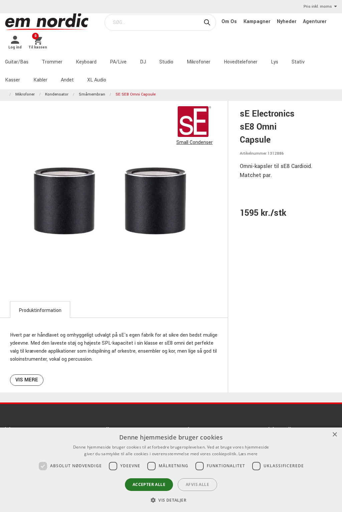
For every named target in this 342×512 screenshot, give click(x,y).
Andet (67, 79)
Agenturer (314, 21)
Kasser (12, 79)
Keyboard (86, 61)
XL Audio (96, 79)
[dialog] (171, 470)
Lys (274, 61)
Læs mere (248, 454)
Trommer (52, 61)
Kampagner (257, 21)
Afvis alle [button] (197, 484)
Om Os (229, 21)
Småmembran (92, 94)
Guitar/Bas (16, 61)
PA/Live (118, 61)
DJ (143, 61)
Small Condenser (194, 142)
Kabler (40, 79)
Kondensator (56, 94)
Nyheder (287, 21)
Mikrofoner (198, 61)
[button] (171, 500)
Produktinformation (40, 310)
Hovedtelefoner (241, 61)
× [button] (334, 434)
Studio (166, 61)
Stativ (298, 61)
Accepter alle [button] (149, 484)
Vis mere (26, 379)
